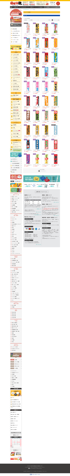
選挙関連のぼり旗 (15, 329)
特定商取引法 (29, 471)
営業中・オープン (15, 199)
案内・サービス (14, 327)
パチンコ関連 (14, 296)
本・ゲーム (14, 289)
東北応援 (13, 334)
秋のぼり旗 (14, 315)
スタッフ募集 (14, 203)
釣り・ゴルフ (14, 275)
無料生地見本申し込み (16, 35)
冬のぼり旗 (14, 317)
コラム (13, 397)
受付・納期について (15, 416)
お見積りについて (15, 425)
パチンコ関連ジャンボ (15, 298)
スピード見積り (15, 41)
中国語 (13, 339)
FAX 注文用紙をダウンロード (16, 432)
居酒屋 (13, 222)
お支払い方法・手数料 (15, 414)
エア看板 (14, 368)
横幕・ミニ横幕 (14, 377)
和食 (13, 236)
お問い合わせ (45, 471)
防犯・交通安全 (14, 322)
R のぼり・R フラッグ (15, 348)
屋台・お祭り (14, 201)
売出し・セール (14, 196)
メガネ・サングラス (15, 293)
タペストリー (14, 370)
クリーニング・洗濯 (15, 272)
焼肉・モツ (14, 225)
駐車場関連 (14, 208)
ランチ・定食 (14, 239)
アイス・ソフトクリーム (16, 253)
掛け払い (13, 423)
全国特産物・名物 (15, 260)
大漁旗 (13, 386)
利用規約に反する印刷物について (16, 407)
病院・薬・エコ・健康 (15, 281)
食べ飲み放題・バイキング (16, 224)
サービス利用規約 (34, 471)
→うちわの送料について (37, 214)
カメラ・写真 (14, 282)
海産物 (13, 229)
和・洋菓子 (14, 258)
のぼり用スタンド (15, 161)
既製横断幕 (14, 379)
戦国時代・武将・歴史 (15, 331)
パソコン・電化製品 (15, 294)
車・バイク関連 (14, 206)
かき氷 (13, 251)
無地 (13, 338)
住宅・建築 (14, 305)
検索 (20, 14)
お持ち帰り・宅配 (15, 241)
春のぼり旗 (14, 312)
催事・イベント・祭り (15, 198)
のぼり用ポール (14, 159)
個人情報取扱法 (39, 471)
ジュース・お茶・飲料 (15, 262)
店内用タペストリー (15, 372)
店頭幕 (13, 374)
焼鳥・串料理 (14, 246)
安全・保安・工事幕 (15, 382)
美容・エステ (14, 279)
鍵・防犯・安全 (14, 324)
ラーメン (13, 217)
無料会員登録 (15, 28)
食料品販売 (14, 263)
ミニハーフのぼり (15, 346)
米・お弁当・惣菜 (15, 244)
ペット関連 (14, 286)
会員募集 (13, 205)
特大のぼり (14, 350)
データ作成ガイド (15, 37)
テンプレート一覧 (15, 39)
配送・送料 (14, 418)
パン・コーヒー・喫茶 (15, 243)
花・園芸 (13, 270)
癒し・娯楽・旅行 (15, 274)
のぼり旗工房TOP (26, 9)
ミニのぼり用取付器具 (15, 167)
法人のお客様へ (14, 429)
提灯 (13, 384)
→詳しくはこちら (38, 244)
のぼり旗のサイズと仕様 (16, 401)
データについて (14, 427)
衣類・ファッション (15, 277)
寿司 (13, 227)
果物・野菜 (14, 265)
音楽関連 (13, 291)
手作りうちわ (15, 366)
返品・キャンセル (15, 420)
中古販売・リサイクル (15, 210)
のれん (13, 381)
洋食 (13, 232)
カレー (13, 220)
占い (13, 300)
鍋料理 (13, 248)
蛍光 (13, 341)
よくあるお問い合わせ (16, 31)
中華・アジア (14, 234)
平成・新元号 (14, 336)
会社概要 (24, 471)
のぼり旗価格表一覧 (15, 399)
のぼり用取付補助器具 (15, 163)
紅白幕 (14, 359)
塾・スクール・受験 (15, 284)
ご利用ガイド (14, 412)
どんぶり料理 (14, 237)
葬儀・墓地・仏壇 (15, 326)
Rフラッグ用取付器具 (15, 165)
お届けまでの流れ (15, 33)
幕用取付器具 (14, 169)
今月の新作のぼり (16, 181)
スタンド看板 (15, 361)
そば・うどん (14, 218)
